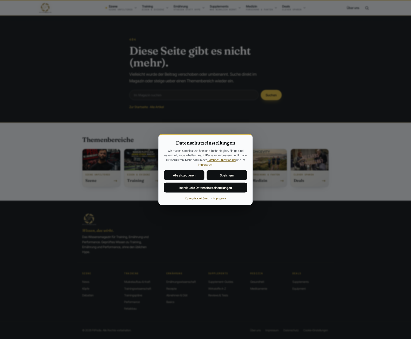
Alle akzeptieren (184, 175)
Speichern (227, 175)
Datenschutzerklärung (221, 160)
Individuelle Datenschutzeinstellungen (205, 188)
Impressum (205, 164)
